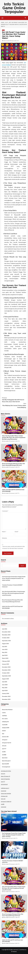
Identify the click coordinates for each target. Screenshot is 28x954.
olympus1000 (5, 727)
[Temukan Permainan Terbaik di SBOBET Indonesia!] (14, 850)
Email (17, 531)
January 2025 (5, 664)
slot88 (3, 751)
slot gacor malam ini (6, 801)
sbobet (4, 730)
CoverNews (22, 949)
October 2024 (5, 673)
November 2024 (6, 670)
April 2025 (5, 655)
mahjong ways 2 (5, 788)
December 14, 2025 (14, 441)
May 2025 (4, 652)
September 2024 (6, 676)
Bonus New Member (7, 709)
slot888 (4, 754)
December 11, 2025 (13, 467)
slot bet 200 (5, 736)
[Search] (25, 17)
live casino (5, 718)
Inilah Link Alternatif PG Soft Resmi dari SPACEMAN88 (12, 607)
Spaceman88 (5, 763)
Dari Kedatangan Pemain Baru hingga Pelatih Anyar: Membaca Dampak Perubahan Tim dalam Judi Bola (13, 578)
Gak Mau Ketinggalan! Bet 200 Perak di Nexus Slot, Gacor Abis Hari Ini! (13, 399)
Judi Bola (4, 715)
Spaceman (4, 757)
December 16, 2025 (14, 864)
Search (3, 560)
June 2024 (4, 684)
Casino (4, 712)
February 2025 (6, 661)
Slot (3, 30)
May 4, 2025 (14, 40)
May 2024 (4, 687)
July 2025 (4, 646)
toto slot (3, 798)
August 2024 (5, 678)
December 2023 (6, 696)
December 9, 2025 (13, 493)
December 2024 (6, 667)
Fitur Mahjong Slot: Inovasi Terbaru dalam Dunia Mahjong (14, 405)
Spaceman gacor (6, 760)
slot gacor (4, 739)
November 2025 (6, 634)
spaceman (3, 790)
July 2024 (4, 681)
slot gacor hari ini (6, 742)
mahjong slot (5, 721)
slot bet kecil (4, 784)
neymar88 (4, 724)
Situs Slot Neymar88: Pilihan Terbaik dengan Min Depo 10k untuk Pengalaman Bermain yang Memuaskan (13, 437)
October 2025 (5, 637)
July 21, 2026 (12, 838)
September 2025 (6, 640)
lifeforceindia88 (6, 40)
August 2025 (5, 643)
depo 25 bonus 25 (5, 776)
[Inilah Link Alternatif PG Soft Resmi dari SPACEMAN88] (14, 479)
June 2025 (4, 649)
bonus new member (6, 793)
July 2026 (4, 629)
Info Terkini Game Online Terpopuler (14, 8)
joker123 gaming (5, 779)
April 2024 (5, 690)
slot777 (4, 748)
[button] (2, 18)
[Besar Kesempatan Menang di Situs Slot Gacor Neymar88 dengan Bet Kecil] (14, 453)
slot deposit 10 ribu (6, 771)
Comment (5, 511)
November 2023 (6, 699)
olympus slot (4, 796)
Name (4, 531)
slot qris (4, 745)
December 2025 (6, 631)
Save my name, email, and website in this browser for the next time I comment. (13, 547)
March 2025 (5, 658)
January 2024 (5, 693)
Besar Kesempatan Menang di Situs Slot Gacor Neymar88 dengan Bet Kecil (12, 600)
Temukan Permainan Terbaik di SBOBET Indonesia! (12, 585)
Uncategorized (6, 766)
